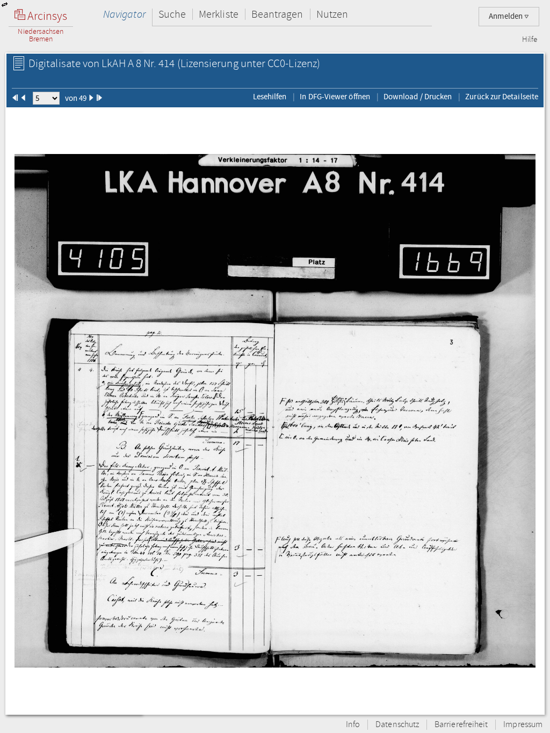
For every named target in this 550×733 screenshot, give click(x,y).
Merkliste (218, 14)
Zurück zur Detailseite (501, 96)
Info (353, 725)
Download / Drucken (417, 96)
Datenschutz (397, 725)
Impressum (522, 725)
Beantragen (277, 14)
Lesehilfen (270, 96)
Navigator (124, 14)
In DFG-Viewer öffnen (335, 96)
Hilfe (529, 40)
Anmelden (506, 16)
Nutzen (332, 14)
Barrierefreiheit (461, 725)
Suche (172, 14)
